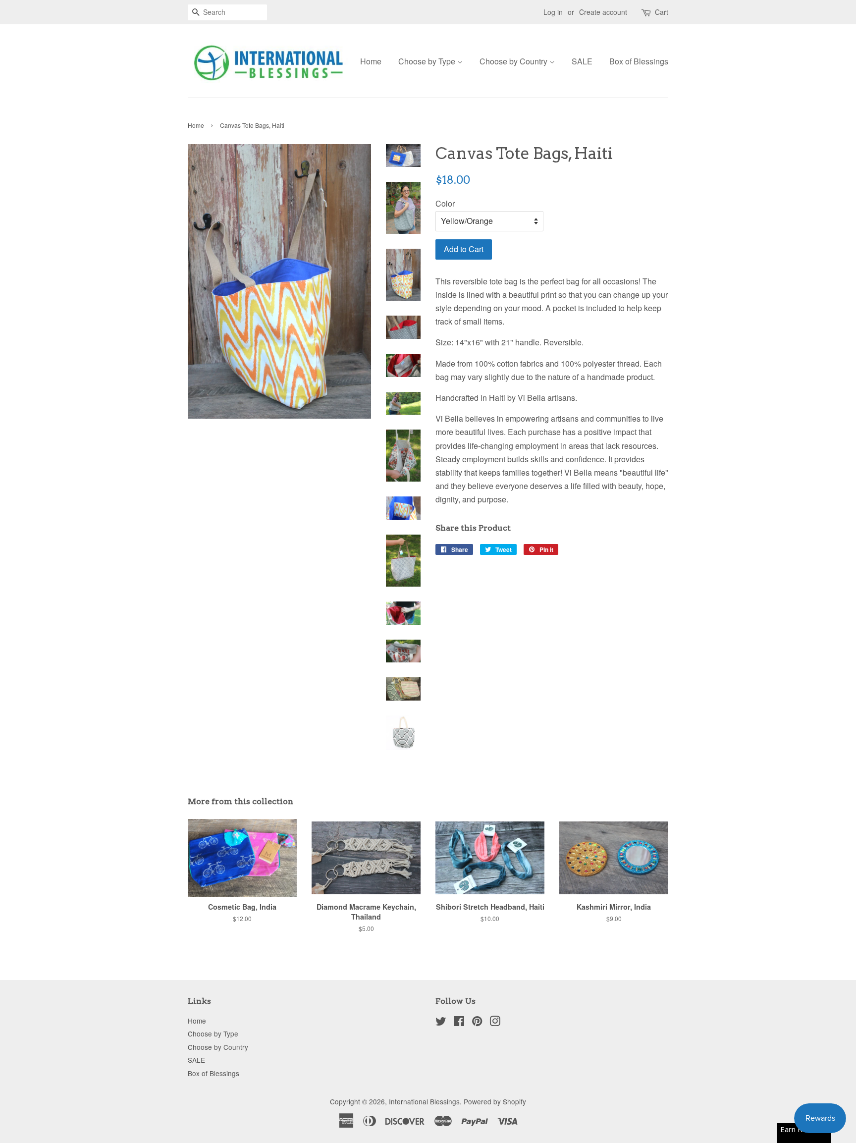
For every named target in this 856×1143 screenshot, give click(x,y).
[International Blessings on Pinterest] (477, 1023)
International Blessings (424, 1101)
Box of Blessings (638, 61)
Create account (603, 12)
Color (445, 203)
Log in (553, 12)
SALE (582, 61)
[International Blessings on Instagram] (494, 1023)
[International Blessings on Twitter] (440, 1023)
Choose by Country (514, 61)
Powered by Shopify (495, 1101)
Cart (661, 12)
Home (370, 61)
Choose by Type (427, 61)
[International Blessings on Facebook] (459, 1023)
